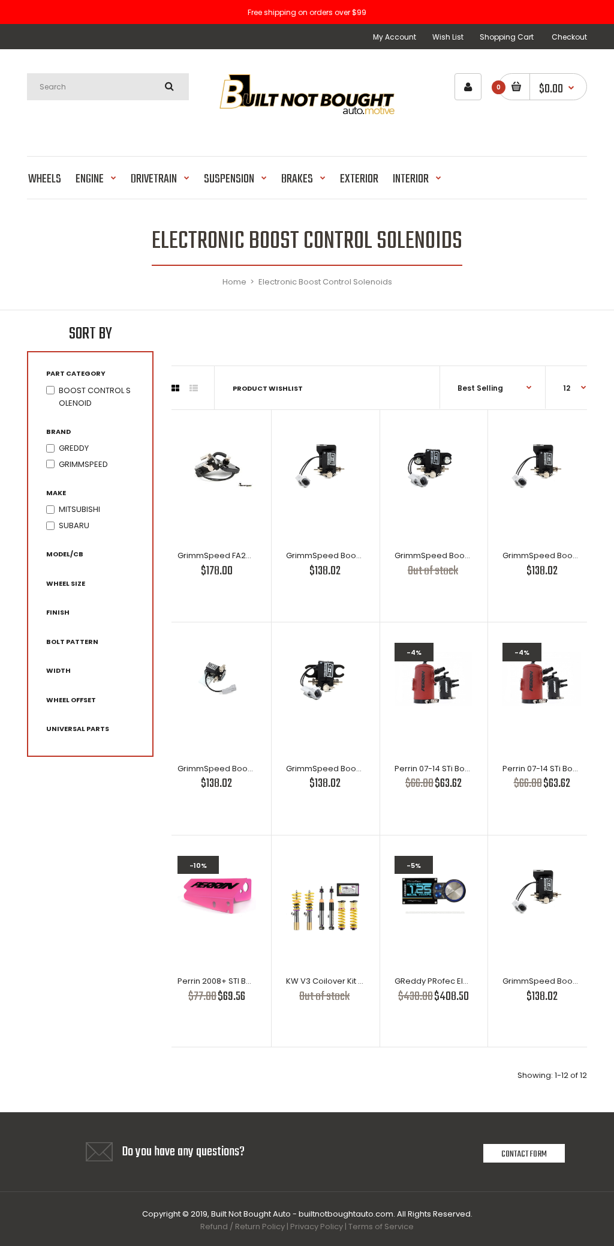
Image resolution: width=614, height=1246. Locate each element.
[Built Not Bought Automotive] (306, 125)
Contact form (524, 1154)
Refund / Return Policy (242, 1226)
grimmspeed (83, 464)
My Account (394, 37)
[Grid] (175, 388)
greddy (74, 448)
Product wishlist (268, 388)
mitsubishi (79, 509)
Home (234, 281)
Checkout (569, 37)
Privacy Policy (316, 1226)
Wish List (447, 37)
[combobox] (108, 86)
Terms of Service (381, 1226)
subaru (74, 525)
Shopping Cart (507, 37)
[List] (193, 388)
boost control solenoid (95, 397)
